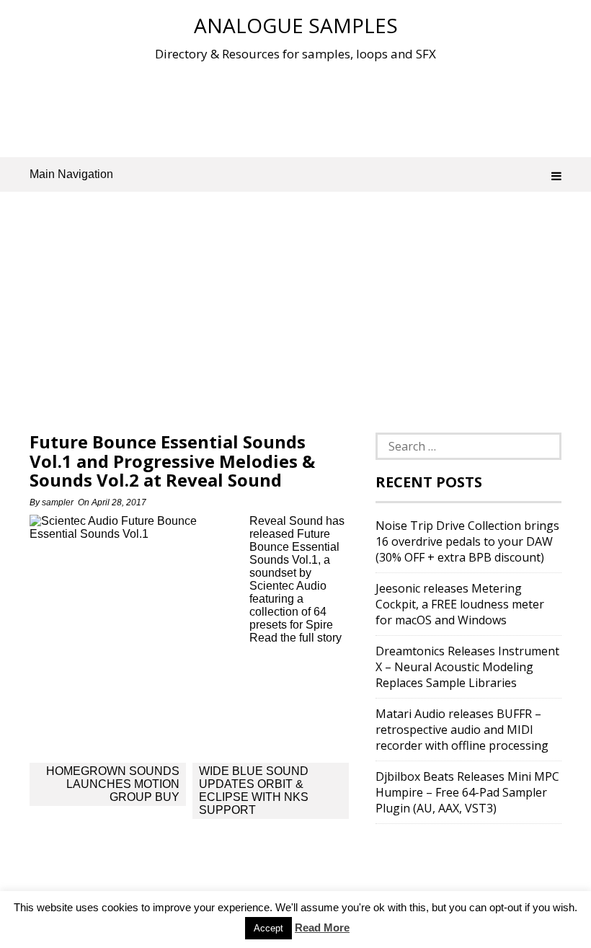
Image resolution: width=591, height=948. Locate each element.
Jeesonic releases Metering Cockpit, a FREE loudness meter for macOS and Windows (460, 604)
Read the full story (295, 638)
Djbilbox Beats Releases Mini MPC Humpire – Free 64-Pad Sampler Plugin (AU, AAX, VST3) (467, 792)
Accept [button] (268, 928)
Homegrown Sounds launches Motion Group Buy (112, 784)
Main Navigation (71, 174)
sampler (58, 502)
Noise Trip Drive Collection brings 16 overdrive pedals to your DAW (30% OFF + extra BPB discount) (467, 541)
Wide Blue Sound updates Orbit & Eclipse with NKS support (253, 790)
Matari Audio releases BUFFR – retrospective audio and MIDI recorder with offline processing (462, 729)
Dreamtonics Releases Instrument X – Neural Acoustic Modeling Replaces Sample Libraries (467, 667)
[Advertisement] (295, 107)
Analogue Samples (296, 25)
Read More (322, 927)
